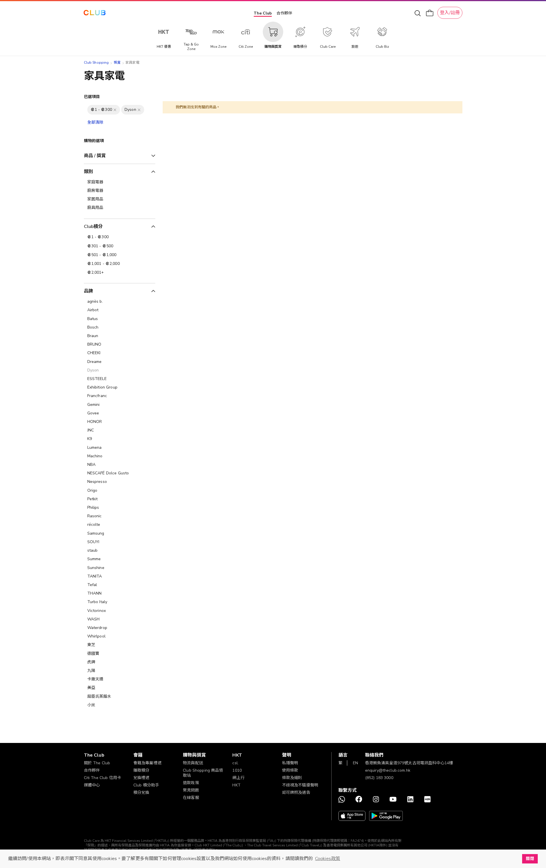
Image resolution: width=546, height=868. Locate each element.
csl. (235, 763)
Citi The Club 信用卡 (102, 777)
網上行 (238, 777)
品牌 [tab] (88, 291)
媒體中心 (92, 785)
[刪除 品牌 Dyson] (139, 109)
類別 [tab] (88, 172)
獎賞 (117, 62)
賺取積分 (141, 770)
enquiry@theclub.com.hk (387, 770)
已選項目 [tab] (92, 96)
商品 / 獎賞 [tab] (95, 156)
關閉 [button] (530, 858)
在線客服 (191, 797)
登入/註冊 (450, 13)
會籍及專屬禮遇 (147, 763)
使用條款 (290, 770)
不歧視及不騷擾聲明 (300, 785)
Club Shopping (96, 62)
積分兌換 (141, 792)
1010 (237, 770)
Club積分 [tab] (93, 226)
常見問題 (191, 790)
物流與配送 (193, 763)
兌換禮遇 (141, 777)
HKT (236, 785)
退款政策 (191, 783)
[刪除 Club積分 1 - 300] (115, 109)
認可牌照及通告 (296, 792)
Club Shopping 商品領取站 (203, 773)
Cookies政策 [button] (327, 858)
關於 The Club (97, 763)
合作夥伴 (284, 13)
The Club (263, 13)
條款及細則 (292, 777)
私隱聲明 (290, 763)
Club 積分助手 (146, 785)
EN (355, 763)
